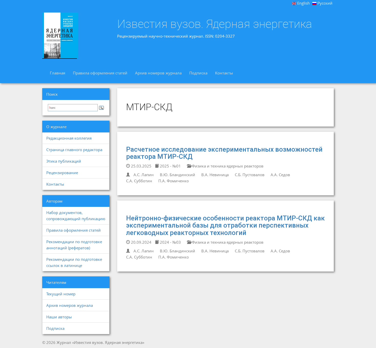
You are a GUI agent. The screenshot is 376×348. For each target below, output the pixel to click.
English (303, 3)
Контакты (224, 72)
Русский (324, 3)
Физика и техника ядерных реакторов (227, 166)
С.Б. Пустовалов (249, 174)
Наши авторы (59, 316)
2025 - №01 (170, 166)
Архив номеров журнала (158, 72)
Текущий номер (60, 293)
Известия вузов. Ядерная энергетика (214, 24)
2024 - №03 (170, 242)
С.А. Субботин (139, 180)
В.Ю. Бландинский (177, 174)
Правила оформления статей (100, 72)
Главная (57, 72)
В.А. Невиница (215, 174)
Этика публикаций (63, 161)
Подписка (198, 72)
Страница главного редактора (74, 149)
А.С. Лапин (144, 174)
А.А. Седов (280, 174)
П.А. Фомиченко (173, 180)
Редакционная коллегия (69, 138)
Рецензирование (62, 172)
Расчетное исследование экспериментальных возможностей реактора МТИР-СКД (224, 153)
